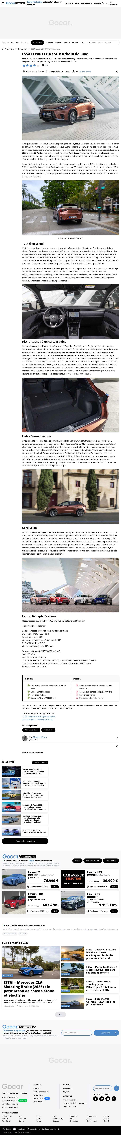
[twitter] (114, 1099)
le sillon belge (58, 1118)
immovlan (73, 1116)
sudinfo (5, 1118)
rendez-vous (92, 1121)
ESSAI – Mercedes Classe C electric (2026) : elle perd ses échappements (101, 969)
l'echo (38, 1116)
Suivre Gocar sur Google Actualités (39, 716)
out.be (38, 1118)
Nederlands (68, 1088)
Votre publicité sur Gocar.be (74, 1103)
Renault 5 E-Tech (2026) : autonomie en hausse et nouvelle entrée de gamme (34, 807)
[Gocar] (16, 3)
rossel (106, 1121)
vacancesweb (92, 1116)
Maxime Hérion (85, 71)
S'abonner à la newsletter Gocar (38, 719)
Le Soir (106, 1116)
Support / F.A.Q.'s (70, 1106)
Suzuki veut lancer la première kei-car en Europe (34, 831)
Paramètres (21, 1129)
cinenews (22, 1118)
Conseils (37, 1088)
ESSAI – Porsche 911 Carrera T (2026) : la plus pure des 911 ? (100, 1001)
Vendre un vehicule (9, 1100)
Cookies (8, 1129)
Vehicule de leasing (10, 1104)
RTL (20, 1116)
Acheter (69, 3)
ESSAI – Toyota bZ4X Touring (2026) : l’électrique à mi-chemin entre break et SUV (101, 986)
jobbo (89, 1118)
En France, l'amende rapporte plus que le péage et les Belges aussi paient (34, 783)
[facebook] (96, 1099)
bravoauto (74, 1121)
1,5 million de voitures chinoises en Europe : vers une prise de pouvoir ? (33, 795)
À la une (10, 49)
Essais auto (23, 49)
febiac (38, 1121)
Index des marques (9, 1107)
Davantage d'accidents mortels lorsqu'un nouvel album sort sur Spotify (33, 771)
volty (54, 1116)
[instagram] (102, 1099)
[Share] (117, 71)
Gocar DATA (38, 1098)
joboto (106, 1118)
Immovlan (38, 1102)
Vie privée (33, 1129)
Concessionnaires (83, 3)
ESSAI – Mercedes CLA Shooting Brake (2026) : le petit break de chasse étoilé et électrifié (29, 989)
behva (21, 1121)
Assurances (38, 1095)
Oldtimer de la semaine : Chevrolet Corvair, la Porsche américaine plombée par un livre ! (32, 819)
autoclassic (6, 1121)
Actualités (99, 3)
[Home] (2, 49)
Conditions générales (49, 1129)
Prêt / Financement (41, 1092)
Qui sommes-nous (70, 1100)
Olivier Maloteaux (32, 1006)
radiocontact (7, 1116)
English (66, 1092)
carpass (56, 1121)
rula (71, 1118)
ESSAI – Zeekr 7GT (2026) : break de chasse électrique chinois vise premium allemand (101, 954)
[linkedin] (108, 1099)
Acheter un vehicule (10, 1097)
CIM (59, 1129)
